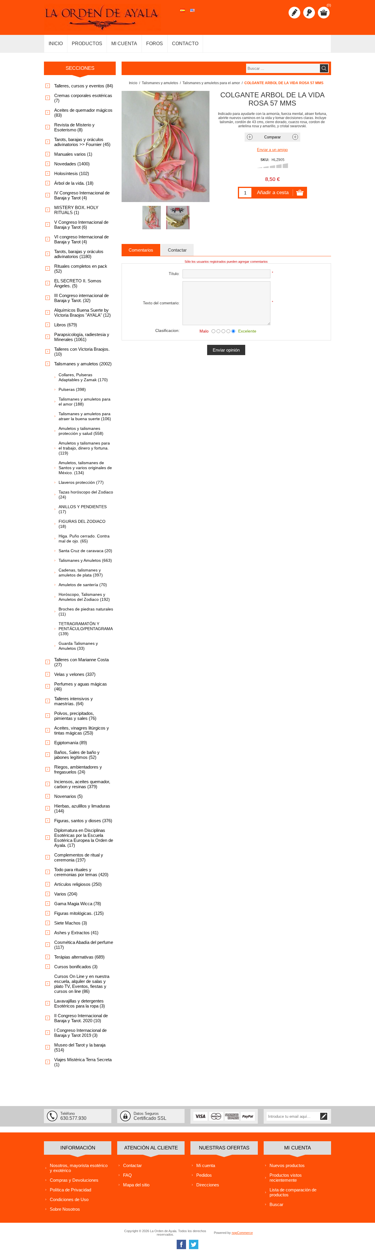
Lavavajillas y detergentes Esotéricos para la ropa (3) (79, 1003)
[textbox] (282, 68)
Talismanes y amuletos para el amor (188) (84, 401)
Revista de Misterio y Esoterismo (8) (74, 127)
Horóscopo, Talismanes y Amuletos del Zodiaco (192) (84, 597)
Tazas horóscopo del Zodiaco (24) (86, 494)
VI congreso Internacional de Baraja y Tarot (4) (81, 239)
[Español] (182, 13)
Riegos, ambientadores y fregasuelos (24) (78, 769)
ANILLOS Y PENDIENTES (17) (83, 509)
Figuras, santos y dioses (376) (83, 820)
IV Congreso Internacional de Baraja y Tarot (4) (82, 195)
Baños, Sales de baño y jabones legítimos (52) (77, 755)
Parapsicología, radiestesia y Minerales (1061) (81, 337)
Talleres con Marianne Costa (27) (81, 662)
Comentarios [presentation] (141, 249)
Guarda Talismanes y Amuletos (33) (78, 646)
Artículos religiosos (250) (78, 884)
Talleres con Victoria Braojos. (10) (82, 352)
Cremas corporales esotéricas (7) (83, 98)
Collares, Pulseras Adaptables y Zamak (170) (83, 377)
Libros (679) (65, 324)
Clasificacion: (167, 330)
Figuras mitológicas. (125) (79, 913)
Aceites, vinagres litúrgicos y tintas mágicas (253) (81, 730)
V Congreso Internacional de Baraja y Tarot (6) (81, 225)
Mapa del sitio (136, 1184)
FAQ (127, 1175)
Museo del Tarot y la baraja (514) (79, 1047)
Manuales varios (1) (73, 154)
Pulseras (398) (72, 389)
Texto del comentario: (161, 303)
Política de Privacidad (70, 1189)
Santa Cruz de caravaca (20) (85, 550)
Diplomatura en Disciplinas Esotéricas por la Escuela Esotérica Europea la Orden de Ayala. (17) (83, 838)
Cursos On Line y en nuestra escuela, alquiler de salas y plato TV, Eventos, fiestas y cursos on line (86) (81, 984)
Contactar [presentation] (177, 249)
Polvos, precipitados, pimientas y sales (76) (75, 716)
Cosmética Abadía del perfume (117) (83, 945)
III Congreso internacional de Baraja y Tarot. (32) (81, 298)
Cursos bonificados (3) (76, 966)
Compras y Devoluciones (74, 1180)
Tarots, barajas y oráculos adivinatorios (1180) (78, 254)
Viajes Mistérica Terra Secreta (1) (83, 1062)
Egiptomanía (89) (70, 742)
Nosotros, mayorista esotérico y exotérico (79, 1168)
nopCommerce (242, 1232)
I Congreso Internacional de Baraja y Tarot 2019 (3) (80, 1033)
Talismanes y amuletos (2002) (83, 363)
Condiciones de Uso (69, 1199)
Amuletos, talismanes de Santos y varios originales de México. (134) (85, 467)
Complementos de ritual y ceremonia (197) (78, 857)
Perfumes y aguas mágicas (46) (80, 686)
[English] (192, 13)
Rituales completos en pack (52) (80, 269)
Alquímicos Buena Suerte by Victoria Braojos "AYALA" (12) (82, 313)
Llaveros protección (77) (81, 482)
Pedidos (204, 1175)
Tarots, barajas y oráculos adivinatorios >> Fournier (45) (82, 142)
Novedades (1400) (72, 163)
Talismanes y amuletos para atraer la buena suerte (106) (85, 416)
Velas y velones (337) (75, 674)
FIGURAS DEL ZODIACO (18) (82, 524)
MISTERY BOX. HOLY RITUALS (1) (76, 210)
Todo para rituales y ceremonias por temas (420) (81, 872)
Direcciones (207, 1184)
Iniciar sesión (309, 12)
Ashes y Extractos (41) (76, 932)
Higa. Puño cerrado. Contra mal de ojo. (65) (84, 538)
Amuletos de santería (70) (83, 584)
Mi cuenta (205, 1165)
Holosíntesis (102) (71, 173)
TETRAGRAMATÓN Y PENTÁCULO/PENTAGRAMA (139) (85, 628)
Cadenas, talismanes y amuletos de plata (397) (81, 572)
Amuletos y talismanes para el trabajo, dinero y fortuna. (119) (84, 448)
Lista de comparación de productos (293, 1192)
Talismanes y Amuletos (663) (85, 560)
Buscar (276, 1204)
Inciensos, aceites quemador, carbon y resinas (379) (82, 784)
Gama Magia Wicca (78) (77, 903)
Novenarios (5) (68, 796)
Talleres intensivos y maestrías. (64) (73, 701)
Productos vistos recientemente (286, 1178)
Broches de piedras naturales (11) (86, 611)
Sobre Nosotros (65, 1209)
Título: (174, 274)
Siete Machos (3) (70, 922)
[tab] (141, 250)
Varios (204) (65, 893)
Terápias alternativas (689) (79, 956)
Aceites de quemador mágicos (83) (83, 113)
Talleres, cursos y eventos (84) (83, 85)
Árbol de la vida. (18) (73, 183)
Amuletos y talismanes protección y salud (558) (81, 431)
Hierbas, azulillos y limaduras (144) (82, 808)
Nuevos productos (287, 1165)
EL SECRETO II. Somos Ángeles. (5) (77, 283)
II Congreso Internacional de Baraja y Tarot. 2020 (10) (81, 1018)
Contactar (132, 1165)
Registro (294, 12)
